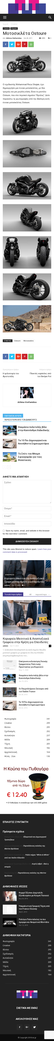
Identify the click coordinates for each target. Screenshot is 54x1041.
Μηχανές (14, 28)
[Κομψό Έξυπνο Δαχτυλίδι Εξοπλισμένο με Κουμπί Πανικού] (10, 896)
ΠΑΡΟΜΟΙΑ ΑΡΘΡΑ (12, 416)
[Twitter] (34, 1027)
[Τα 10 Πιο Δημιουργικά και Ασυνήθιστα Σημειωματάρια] (10, 443)
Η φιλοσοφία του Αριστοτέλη (11, 375)
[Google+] (27, 1027)
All (30, 594)
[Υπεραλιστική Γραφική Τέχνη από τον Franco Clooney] (10, 909)
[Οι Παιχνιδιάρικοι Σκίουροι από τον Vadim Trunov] (10, 692)
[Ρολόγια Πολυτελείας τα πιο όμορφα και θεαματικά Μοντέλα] (10, 922)
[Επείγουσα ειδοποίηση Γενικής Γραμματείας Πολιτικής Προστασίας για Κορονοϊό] (10, 665)
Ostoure (17, 341)
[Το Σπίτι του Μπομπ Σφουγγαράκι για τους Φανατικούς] (10, 457)
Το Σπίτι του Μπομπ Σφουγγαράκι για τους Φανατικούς (30, 456)
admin (7, 585)
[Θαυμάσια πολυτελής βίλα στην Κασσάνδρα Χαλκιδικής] (10, 430)
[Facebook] (19, 1027)
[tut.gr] (27, 7)
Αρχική (5, 24)
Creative (14, 24)
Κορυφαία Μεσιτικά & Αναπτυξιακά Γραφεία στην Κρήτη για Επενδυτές (26, 640)
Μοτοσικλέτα (29, 341)
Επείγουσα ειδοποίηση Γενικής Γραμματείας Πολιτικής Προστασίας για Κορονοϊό (33, 664)
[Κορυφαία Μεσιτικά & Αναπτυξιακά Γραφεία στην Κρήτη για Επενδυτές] (27, 617)
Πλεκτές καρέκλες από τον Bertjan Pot (40, 375)
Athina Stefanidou (14, 38)
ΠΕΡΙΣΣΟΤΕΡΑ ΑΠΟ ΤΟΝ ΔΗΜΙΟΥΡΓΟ (20, 420)
